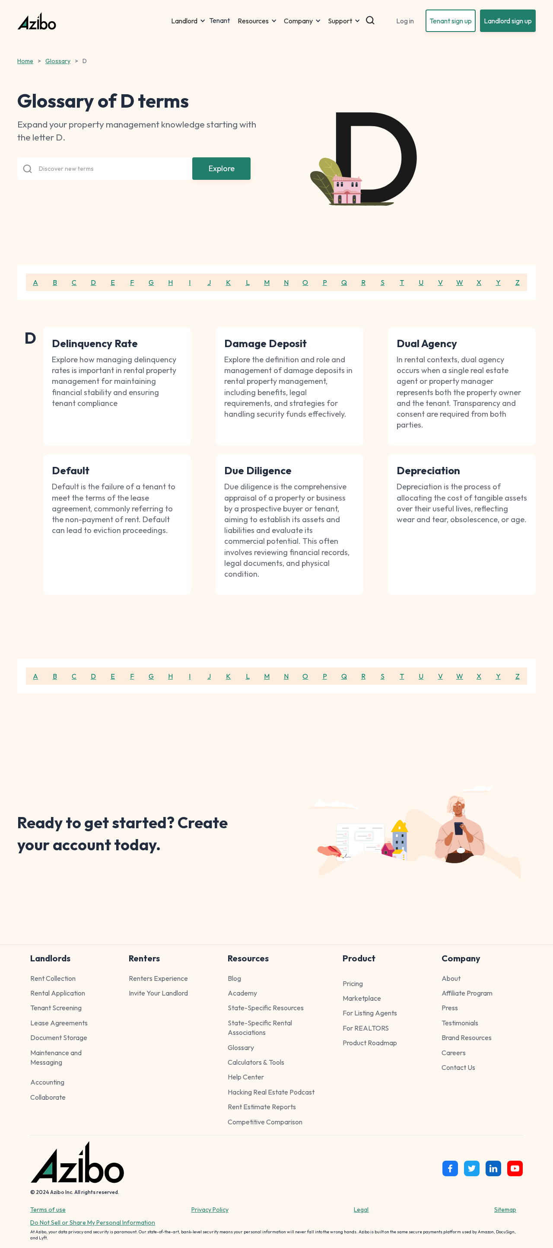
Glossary (57, 61)
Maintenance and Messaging (56, 1057)
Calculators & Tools (256, 1062)
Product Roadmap (370, 1042)
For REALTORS (366, 1028)
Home (25, 61)
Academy (242, 993)
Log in (405, 20)
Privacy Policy (210, 1209)
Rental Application (57, 993)
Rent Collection (53, 978)
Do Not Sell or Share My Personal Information (92, 1222)
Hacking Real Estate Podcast (271, 1092)
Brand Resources (467, 1037)
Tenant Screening (56, 1007)
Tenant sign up (450, 20)
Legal (361, 1209)
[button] (188, 21)
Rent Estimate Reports (262, 1106)
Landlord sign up (508, 20)
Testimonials (460, 1022)
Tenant (219, 21)
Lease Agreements (59, 1022)
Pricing (353, 983)
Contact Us (458, 1067)
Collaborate (48, 1097)
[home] (92, 21)
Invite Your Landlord (158, 993)
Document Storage (58, 1037)
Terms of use (48, 1209)
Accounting (47, 1082)
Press (450, 1007)
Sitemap (505, 1209)
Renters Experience (158, 978)
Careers (454, 1052)
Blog (234, 978)
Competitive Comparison (265, 1121)
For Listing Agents (370, 1013)
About (451, 978)
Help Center (246, 1076)
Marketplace (362, 998)
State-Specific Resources (266, 1007)
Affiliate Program (467, 993)
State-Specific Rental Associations (260, 1027)
